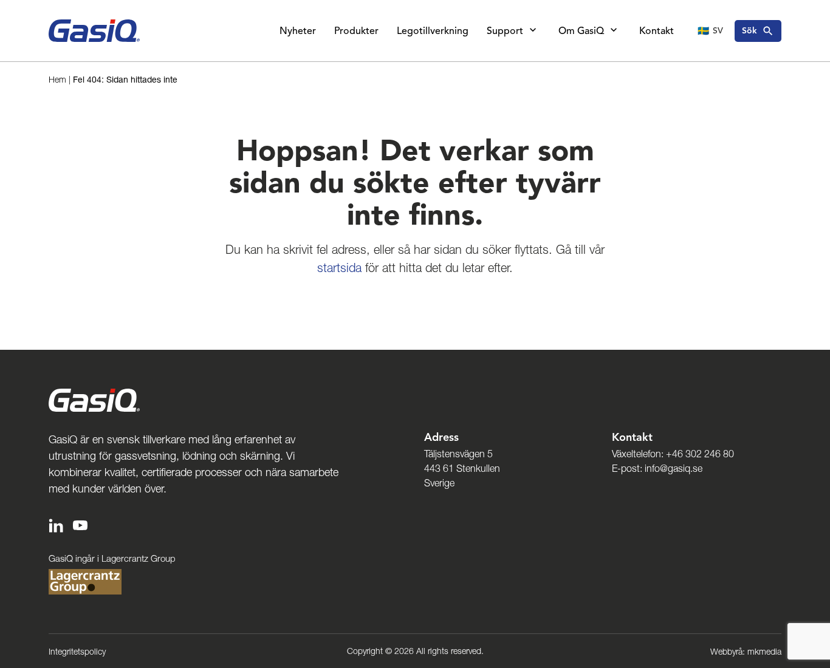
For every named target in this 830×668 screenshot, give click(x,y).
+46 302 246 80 (700, 454)
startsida (339, 268)
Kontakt (656, 31)
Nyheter (298, 31)
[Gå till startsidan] (94, 30)
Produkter (356, 31)
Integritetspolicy (77, 651)
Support (505, 31)
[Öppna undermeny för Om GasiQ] (613, 31)
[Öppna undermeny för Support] (533, 31)
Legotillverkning (432, 31)
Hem (57, 79)
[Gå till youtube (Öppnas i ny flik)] (80, 524)
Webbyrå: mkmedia (745, 651)
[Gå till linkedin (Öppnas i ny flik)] (56, 524)
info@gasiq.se (673, 468)
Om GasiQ (581, 31)
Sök (749, 31)
